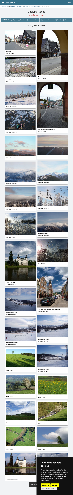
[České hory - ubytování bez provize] (10, 2)
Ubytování (20, 6)
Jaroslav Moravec (11, 284)
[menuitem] (5, 20)
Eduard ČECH (10, 53)
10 (36, 491)
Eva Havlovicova (10, 237)
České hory (5, 6)
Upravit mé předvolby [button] (48, 489)
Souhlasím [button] (45, 485)
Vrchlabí (26, 6)
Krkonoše (12, 6)
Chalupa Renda (34, 6)
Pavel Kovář (9, 370)
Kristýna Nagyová (11, 314)
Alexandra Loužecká (12, 479)
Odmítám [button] (55, 485)
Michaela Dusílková (11, 106)
